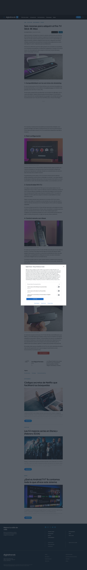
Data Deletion (36, 303)
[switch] (58, 287)
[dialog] (43, 285)
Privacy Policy (50, 303)
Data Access (43, 303)
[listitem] (43, 284)
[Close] (64, 267)
